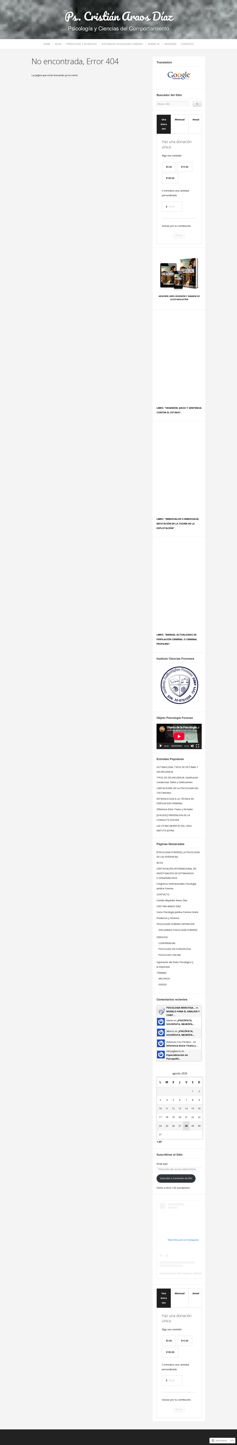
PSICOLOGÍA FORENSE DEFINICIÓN (175, 924)
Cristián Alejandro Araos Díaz (172, 900)
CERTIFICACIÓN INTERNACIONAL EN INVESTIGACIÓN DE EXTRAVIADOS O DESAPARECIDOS (176, 873)
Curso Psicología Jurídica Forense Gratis (177, 912)
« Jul (159, 1141)
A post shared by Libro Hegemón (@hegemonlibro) (185, 1273)
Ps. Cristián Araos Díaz (118, 16)
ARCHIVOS (164, 978)
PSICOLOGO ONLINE (169, 954)
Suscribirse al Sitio (170, 1154)
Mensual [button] (180, 119)
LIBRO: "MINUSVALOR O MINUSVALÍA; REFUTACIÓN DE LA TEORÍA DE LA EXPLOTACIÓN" (178, 523)
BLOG (58, 43)
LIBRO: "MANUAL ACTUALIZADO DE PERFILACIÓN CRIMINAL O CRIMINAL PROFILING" (177, 639)
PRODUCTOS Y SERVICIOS (81, 43)
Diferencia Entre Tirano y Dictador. (175, 809)
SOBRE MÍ (153, 43)
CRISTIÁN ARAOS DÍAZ (169, 906)
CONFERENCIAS (166, 943)
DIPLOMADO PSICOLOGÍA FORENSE (122, 43)
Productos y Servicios (168, 918)
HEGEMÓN (170, 43)
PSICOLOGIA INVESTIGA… (180, 1007)
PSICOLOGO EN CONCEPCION (174, 948)
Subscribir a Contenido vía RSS (176, 1178)
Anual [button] (196, 119)
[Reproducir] (160, 746)
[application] (179, 736)
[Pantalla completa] (197, 746)
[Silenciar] (192, 746)
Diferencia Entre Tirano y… (182, 1045)
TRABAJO (162, 972)
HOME (46, 43)
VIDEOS (162, 984)
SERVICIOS (162, 937)
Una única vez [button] (164, 124)
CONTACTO (187, 43)
